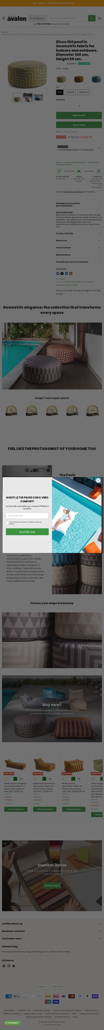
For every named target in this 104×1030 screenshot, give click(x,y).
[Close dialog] (98, 480)
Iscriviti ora (27, 532)
